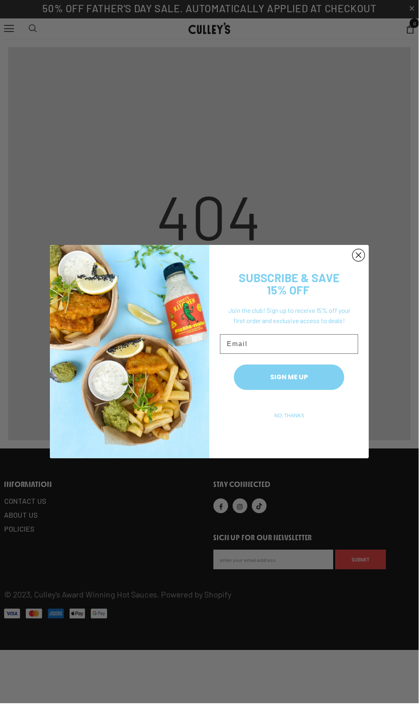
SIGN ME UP (289, 377)
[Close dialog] (358, 255)
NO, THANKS (289, 416)
